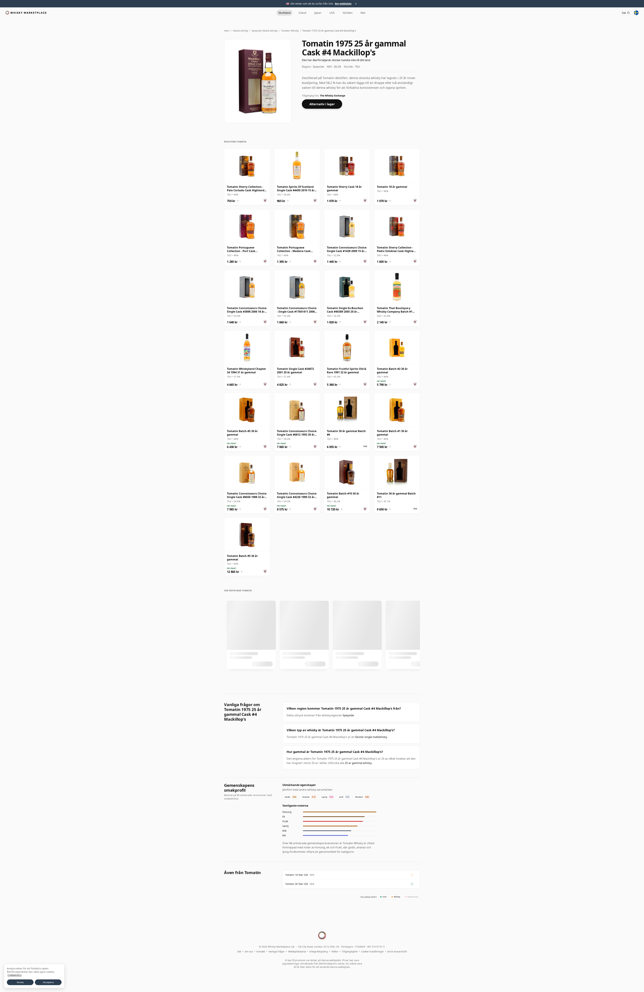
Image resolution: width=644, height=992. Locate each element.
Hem (226, 30)
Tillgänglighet (350, 951)
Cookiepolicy (14, 975)
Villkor (334, 951)
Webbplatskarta (297, 951)
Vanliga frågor (277, 951)
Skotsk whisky (240, 30)
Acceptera (48, 982)
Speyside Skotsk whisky (265, 30)
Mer (363, 13)
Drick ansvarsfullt (397, 951)
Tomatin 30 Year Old (296, 883)
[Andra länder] (636, 12)
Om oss (249, 951)
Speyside (348, 715)
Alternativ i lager (322, 104)
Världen (348, 13)
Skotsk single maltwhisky (371, 737)
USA (332, 13)
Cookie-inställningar (372, 951)
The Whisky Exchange (332, 95)
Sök (239, 951)
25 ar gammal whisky (358, 763)
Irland (302, 13)
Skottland (284, 13)
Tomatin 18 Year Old (296, 874)
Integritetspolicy (318, 951)
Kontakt (260, 951)
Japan (317, 13)
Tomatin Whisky (290, 30)
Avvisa (20, 982)
